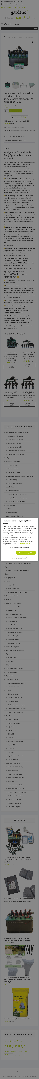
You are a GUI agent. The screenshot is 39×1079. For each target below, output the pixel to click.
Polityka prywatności (24, 544)
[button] (19, 547)
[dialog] (19, 539)
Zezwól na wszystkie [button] (25, 553)
